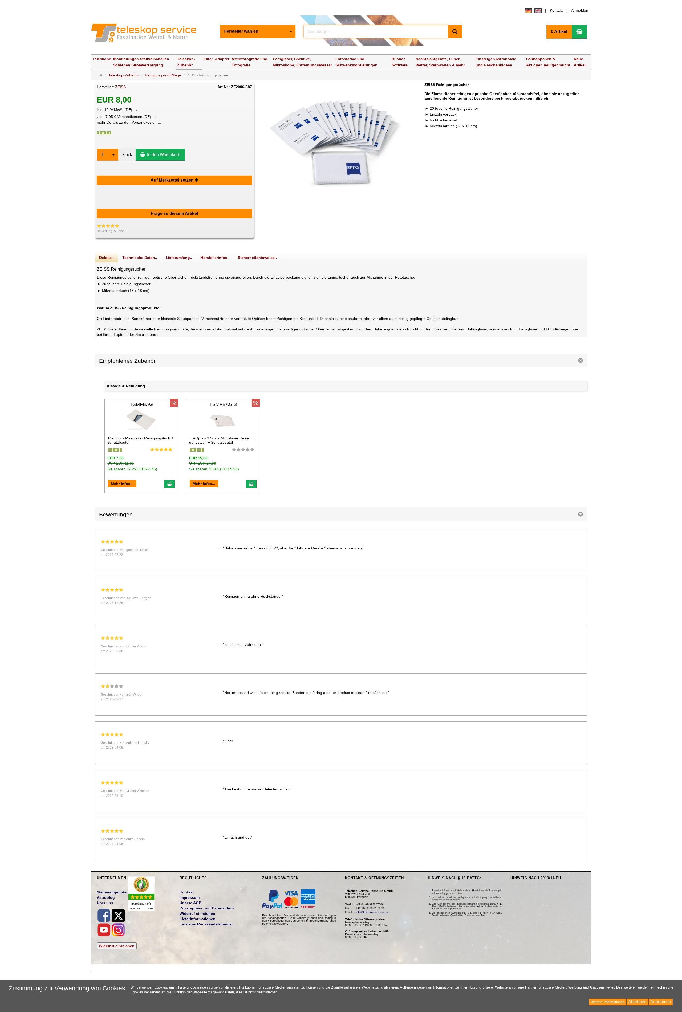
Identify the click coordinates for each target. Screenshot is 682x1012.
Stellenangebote (112, 892)
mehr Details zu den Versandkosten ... (129, 122)
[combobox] (257, 31)
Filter (208, 59)
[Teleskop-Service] (147, 34)
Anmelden (579, 10)
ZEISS (120, 87)
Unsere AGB (190, 903)
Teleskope (101, 59)
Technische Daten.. (139, 257)
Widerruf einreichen (117, 946)
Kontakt (556, 10)
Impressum (190, 897)
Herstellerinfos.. (215, 257)
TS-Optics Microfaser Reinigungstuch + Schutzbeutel (140, 440)
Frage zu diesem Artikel (174, 213)
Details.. (106, 257)
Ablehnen (637, 1001)
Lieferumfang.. (179, 257)
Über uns (105, 903)
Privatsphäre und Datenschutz (207, 908)
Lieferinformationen (198, 919)
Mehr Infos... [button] (122, 483)
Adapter (222, 59)
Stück (126, 154)
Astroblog (106, 897)
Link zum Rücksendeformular (206, 924)
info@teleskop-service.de (372, 912)
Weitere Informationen (607, 1002)
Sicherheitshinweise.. (257, 257)
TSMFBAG (141, 404)
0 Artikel (559, 31)
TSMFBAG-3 (223, 404)
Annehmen (660, 1001)
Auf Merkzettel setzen (173, 180)
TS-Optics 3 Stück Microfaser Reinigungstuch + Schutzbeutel (219, 440)
